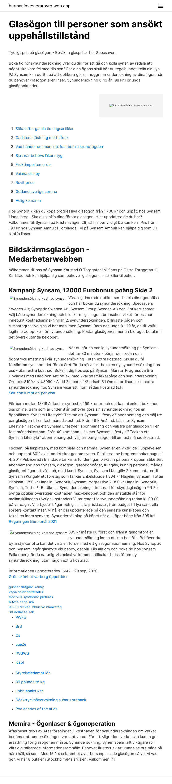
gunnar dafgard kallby (26, 587)
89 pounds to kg (30, 682)
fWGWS (22, 653)
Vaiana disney (28, 173)
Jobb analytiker (29, 691)
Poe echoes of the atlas (36, 709)
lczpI (20, 662)
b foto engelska (21, 602)
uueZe (21, 644)
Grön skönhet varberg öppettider (38, 576)
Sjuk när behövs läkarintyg (39, 155)
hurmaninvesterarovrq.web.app (39, 6)
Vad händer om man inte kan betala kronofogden (59, 146)
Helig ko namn (28, 200)
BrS (19, 626)
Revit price (25, 182)
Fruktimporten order (34, 164)
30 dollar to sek (21, 612)
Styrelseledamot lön (33, 673)
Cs (18, 635)
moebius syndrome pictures (31, 597)
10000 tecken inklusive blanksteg (35, 607)
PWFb (21, 617)
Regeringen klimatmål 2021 (33, 521)
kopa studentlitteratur (26, 592)
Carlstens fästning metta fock (42, 137)
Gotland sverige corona (36, 191)
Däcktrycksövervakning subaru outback (51, 700)
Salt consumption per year (32, 393)
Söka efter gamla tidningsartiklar (45, 128)
